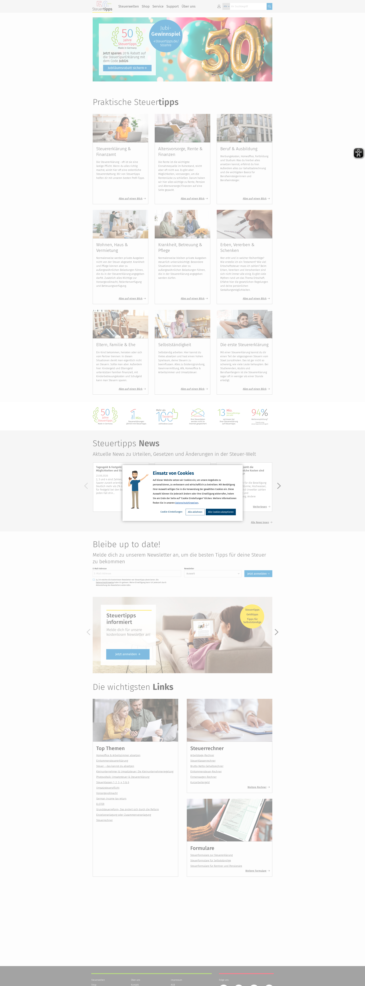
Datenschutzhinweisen (186, 502)
